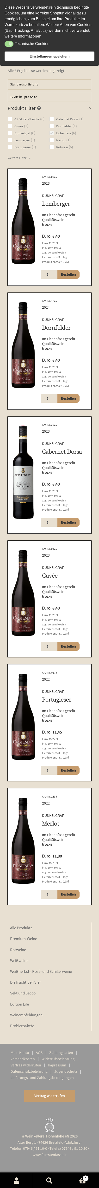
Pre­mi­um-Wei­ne (23, 938)
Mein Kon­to (20, 1052)
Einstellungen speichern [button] (50, 56)
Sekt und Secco (23, 993)
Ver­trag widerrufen (26, 1065)
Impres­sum (57, 1065)
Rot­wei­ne (18, 949)
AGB (39, 1052)
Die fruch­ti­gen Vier (25, 982)
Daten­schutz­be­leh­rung (29, 1071)
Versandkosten (57, 252)
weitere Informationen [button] (23, 36)
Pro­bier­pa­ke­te (22, 1025)
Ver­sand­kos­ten (23, 1058)
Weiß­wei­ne (19, 960)
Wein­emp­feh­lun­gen (26, 1015)
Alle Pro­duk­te (21, 927)
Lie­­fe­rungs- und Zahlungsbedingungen (42, 1077)
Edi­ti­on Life (19, 1004)
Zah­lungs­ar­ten (61, 1052)
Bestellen (68, 274)
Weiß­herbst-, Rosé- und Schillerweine (41, 971)
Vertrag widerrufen (49, 1095)
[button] (19, 158)
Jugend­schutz (65, 1071)
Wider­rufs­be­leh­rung (58, 1058)
